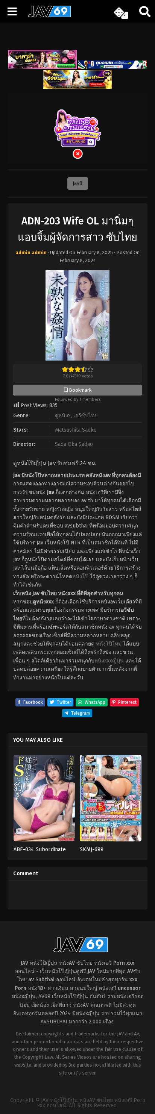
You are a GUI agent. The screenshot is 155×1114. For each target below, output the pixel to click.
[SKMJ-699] (110, 800)
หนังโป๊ (80, 576)
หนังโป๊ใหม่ (109, 644)
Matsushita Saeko (76, 430)
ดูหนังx (63, 415)
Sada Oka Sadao (74, 444)
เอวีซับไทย (85, 415)
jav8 (77, 183)
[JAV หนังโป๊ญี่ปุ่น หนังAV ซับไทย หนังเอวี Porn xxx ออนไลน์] (47, 15)
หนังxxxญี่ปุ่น (109, 661)
